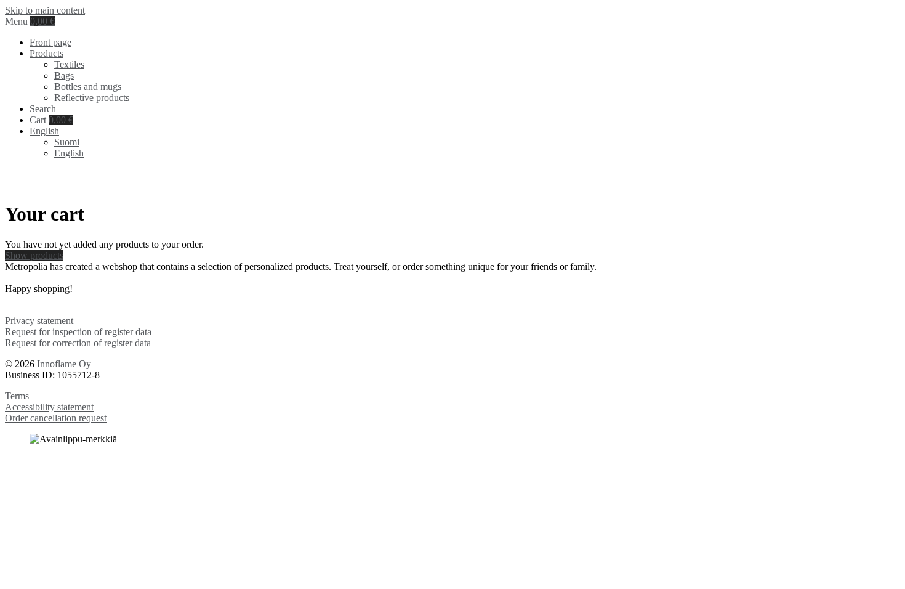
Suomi (66, 142)
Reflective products (91, 97)
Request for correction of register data (78, 343)
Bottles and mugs (87, 86)
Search (43, 109)
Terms (17, 396)
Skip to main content (45, 10)
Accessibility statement (49, 407)
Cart (51, 120)
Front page (50, 42)
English (69, 153)
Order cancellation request (56, 418)
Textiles (69, 64)
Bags (64, 75)
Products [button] (46, 53)
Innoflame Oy (64, 364)
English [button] (44, 131)
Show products (34, 255)
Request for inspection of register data (78, 332)
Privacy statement (39, 320)
